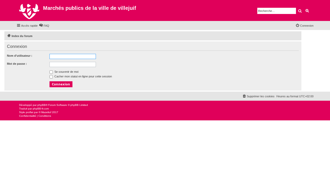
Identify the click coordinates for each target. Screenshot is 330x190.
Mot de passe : (17, 63)
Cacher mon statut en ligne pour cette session (83, 76)
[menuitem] (44, 26)
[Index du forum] (29, 10)
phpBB (41, 105)
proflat (29, 112)
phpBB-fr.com (41, 108)
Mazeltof (46, 112)
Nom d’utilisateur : (19, 55)
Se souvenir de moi (66, 71)
